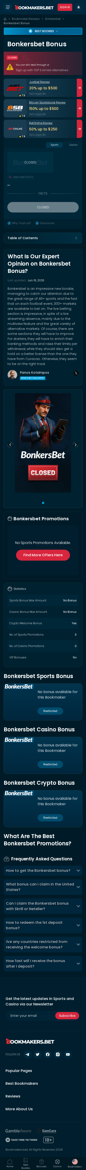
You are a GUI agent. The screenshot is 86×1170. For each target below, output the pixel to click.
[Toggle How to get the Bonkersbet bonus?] (78, 870)
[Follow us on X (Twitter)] (37, 1054)
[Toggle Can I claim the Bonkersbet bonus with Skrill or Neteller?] (78, 906)
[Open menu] (8, 7)
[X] (76, 373)
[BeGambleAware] (18, 1131)
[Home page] (5, 19)
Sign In (65, 7)
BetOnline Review (41, 123)
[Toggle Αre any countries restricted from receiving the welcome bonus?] (78, 944)
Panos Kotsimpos (34, 372)
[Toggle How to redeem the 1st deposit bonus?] (78, 925)
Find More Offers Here (43, 555)
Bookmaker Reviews (26, 19)
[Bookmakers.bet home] (34, 7)
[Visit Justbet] (15, 88)
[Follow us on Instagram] (57, 1054)
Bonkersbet (53, 19)
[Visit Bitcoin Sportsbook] (15, 108)
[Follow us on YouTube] (68, 1054)
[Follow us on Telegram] (27, 1054)
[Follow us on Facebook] (47, 1054)
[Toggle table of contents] (76, 238)
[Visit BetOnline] (15, 129)
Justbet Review (39, 82)
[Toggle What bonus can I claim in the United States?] (78, 887)
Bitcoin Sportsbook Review (47, 102)
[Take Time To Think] (22, 1140)
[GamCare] (46, 1131)
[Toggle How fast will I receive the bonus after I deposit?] (78, 964)
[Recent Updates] (78, 7)
